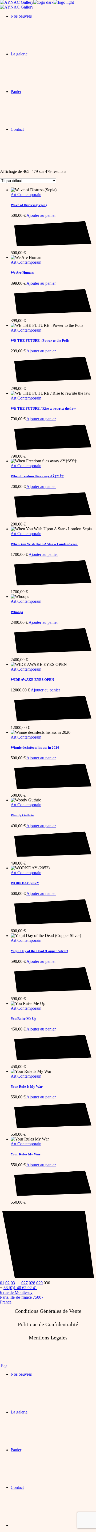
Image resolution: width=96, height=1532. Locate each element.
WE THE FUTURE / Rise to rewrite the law (43, 408)
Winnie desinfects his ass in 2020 (35, 747)
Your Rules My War (26, 1154)
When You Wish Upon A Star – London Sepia (44, 544)
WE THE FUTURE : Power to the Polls (40, 341)
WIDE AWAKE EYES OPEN (32, 680)
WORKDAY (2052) (25, 883)
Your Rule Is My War (27, 1087)
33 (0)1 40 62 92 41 (20, 1287)
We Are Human (22, 273)
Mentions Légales (48, 1337)
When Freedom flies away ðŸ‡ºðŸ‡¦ (38, 476)
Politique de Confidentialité (48, 1324)
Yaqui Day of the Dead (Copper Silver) (39, 951)
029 (39, 1283)
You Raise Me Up (23, 1019)
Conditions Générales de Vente (48, 1311)
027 (24, 1283)
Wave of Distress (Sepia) (29, 205)
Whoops (17, 612)
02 (7, 1283)
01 (2, 1283)
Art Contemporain (26, 194)
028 (32, 1283)
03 (13, 1283)
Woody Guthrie (22, 815)
